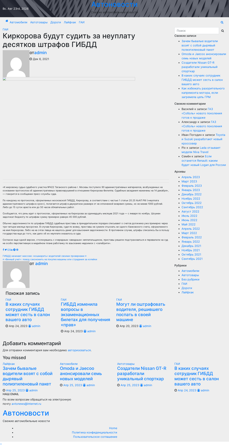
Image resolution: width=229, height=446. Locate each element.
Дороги (55, 22)
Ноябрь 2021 (191, 250)
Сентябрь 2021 (192, 259)
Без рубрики (190, 279)
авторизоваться (79, 350)
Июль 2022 (189, 216)
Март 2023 (189, 181)
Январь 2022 (191, 241)
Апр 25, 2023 (15, 390)
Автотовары (39, 22)
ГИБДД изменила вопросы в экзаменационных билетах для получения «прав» (85, 314)
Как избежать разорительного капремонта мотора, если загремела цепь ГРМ (203, 93)
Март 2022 (189, 233)
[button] (222, 22)
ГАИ (81, 22)
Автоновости (26, 413)
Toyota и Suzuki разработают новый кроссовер (203, 139)
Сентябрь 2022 (192, 207)
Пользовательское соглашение (95, 436)
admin (40, 52)
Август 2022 (190, 211)
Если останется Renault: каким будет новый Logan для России (204, 160)
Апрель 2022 (191, 228)
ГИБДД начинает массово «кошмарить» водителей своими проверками (44, 256)
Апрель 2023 (191, 177)
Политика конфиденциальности (94, 432)
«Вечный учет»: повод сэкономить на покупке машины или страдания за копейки (50, 259)
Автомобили (18, 22)
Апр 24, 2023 (187, 390)
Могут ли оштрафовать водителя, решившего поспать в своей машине (140, 312)
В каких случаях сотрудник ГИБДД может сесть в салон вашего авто (28, 312)
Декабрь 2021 (191, 246)
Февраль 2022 (192, 237)
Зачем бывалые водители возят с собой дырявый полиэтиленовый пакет (200, 45)
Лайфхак (70, 22)
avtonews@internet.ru (26, 404)
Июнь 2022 (189, 220)
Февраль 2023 (192, 185)
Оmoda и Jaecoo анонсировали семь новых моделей (81, 373)
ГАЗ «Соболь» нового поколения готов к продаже (202, 113)
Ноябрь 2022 (191, 198)
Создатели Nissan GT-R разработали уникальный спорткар (200, 67)
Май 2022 (189, 224)
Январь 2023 (191, 190)
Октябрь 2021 (191, 254)
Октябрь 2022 (192, 203)
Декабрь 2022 (192, 194)
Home (113, 428)
